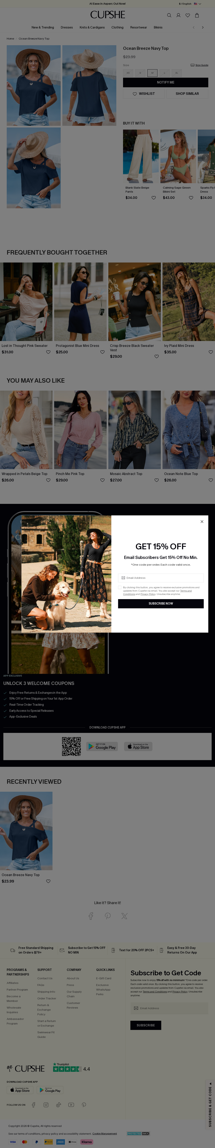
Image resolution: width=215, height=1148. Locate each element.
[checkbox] (119, 587)
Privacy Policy (147, 594)
